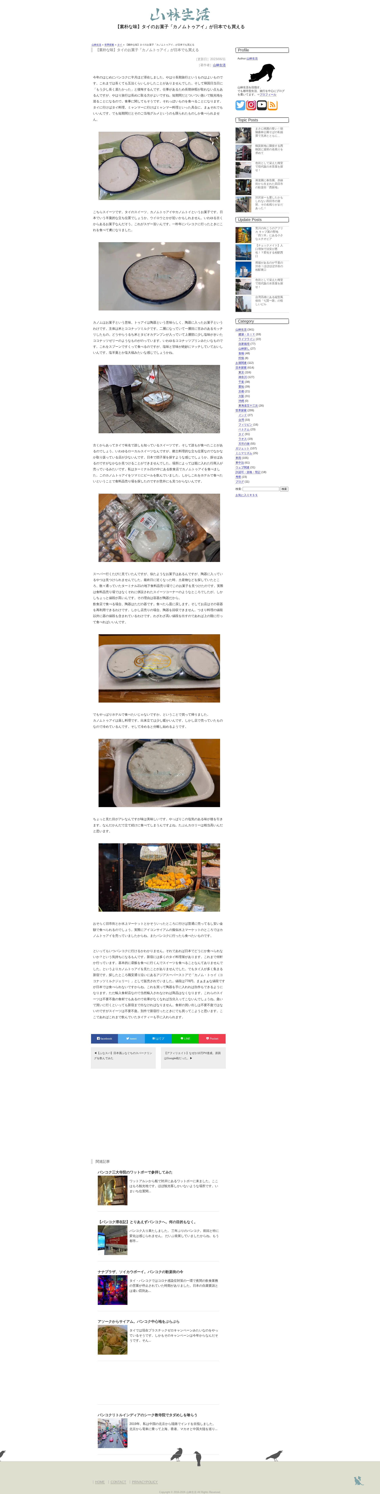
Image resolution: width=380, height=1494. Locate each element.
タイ (241, 434)
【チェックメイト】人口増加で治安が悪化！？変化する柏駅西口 (269, 251)
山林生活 (219, 65)
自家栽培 (244, 343)
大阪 (241, 396)
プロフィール (268, 94)
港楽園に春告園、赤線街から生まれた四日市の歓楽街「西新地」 (269, 184)
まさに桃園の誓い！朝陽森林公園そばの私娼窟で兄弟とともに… (269, 132)
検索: (239, 488)
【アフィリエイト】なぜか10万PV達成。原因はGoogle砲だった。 (192, 1055)
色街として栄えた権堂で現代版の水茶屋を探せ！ (269, 166)
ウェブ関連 (242, 467)
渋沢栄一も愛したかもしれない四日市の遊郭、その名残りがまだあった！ (269, 203)
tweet (133, 1038)
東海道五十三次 (248, 405)
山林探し (244, 348)
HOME (100, 1482)
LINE (186, 1038)
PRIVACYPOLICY (145, 1482)
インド (242, 415)
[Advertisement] (158, 1116)
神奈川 (242, 377)
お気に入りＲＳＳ (247, 495)
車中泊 (240, 462)
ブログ (240, 481)
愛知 (241, 386)
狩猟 (241, 358)
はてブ (159, 1038)
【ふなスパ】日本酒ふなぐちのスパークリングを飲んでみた (123, 1055)
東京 (241, 372)
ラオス (242, 438)
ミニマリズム (244, 453)
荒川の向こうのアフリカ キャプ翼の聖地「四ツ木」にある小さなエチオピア (269, 233)
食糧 (241, 353)
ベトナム (244, 429)
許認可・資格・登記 (248, 472)
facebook (106, 1038)
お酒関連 (241, 362)
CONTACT (118, 1482)
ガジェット (242, 448)
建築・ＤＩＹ (246, 334)
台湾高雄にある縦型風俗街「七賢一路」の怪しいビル (269, 300)
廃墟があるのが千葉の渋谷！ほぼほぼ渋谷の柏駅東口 (269, 266)
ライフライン (246, 339)
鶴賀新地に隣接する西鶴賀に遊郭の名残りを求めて (269, 149)
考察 (238, 476)
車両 (238, 457)
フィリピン (245, 424)
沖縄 (241, 400)
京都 (241, 391)
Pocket (213, 1038)
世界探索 (241, 410)
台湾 (241, 419)
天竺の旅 (244, 443)
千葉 (241, 381)
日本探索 (241, 367)
